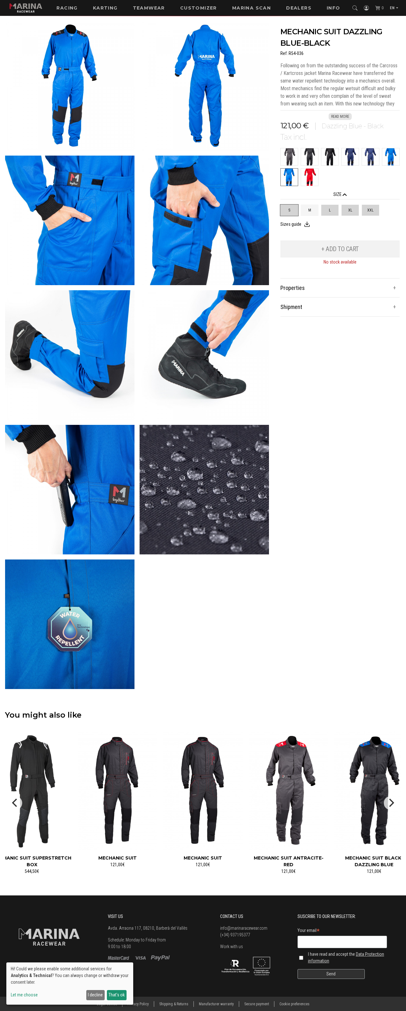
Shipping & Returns (173, 1004)
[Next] (391, 803)
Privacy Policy (138, 1004)
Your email (309, 931)
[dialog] (69, 983)
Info (333, 8)
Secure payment (256, 1004)
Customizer (198, 8)
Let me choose (24, 994)
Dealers (298, 8)
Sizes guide (290, 224)
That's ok (116, 994)
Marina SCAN (251, 8)
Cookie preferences (294, 1004)
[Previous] (15, 803)
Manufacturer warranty (216, 1004)
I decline (95, 994)
